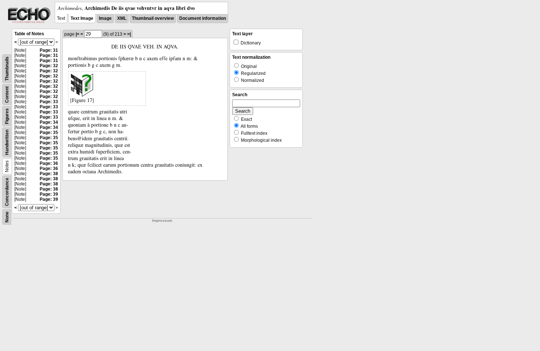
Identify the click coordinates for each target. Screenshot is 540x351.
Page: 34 (49, 122)
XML (121, 18)
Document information (202, 18)
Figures (7, 116)
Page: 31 (49, 50)
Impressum (162, 220)
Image (105, 18)
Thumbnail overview (153, 18)
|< (77, 34)
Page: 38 (49, 173)
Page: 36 (49, 163)
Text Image (82, 18)
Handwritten (7, 142)
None (7, 216)
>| (129, 34)
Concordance (7, 192)
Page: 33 (49, 101)
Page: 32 (49, 65)
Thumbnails (7, 69)
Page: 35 (49, 132)
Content (7, 94)
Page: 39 (49, 194)
